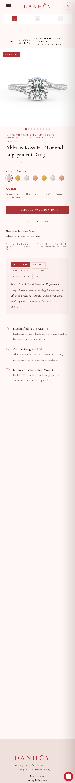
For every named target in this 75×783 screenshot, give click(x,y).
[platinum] (9, 178)
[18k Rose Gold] (61, 178)
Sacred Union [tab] (21, 276)
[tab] (26, 129)
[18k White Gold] (53, 178)
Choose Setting (25, 41)
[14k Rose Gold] (35, 178)
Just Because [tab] (42, 276)
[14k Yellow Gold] (18, 178)
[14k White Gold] (26, 178)
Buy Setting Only (37, 221)
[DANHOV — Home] (37, 6)
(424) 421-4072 (37, 776)
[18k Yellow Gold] (44, 178)
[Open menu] (8, 6)
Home (9, 41)
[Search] (68, 6)
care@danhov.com (37, 780)
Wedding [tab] (38, 265)
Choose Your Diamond (40, 209)
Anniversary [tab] (21, 271)
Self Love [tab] (40, 271)
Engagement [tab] (20, 265)
